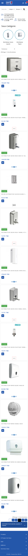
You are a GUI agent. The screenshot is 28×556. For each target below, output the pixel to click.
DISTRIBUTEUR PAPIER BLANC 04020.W (12, 385)
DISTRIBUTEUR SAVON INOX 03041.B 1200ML (14, 156)
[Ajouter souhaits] (2, 86)
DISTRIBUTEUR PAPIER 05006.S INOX (12, 423)
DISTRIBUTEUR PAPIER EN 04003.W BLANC (13, 462)
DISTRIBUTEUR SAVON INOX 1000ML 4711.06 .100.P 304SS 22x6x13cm (14, 232)
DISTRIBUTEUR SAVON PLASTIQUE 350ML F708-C (14, 117)
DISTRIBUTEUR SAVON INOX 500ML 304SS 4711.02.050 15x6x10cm (14, 309)
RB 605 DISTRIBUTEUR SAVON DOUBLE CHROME (14, 194)
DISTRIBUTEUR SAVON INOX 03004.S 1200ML (14, 79)
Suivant (26, 520)
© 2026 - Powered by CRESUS (14, 554)
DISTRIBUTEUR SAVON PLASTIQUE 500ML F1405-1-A (14, 347)
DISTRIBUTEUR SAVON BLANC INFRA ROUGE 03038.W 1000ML (14, 270)
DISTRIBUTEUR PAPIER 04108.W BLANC (12, 500)
